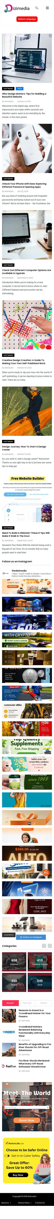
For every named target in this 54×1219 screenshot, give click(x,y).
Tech (19, 89)
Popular (27, 1003)
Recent (10, 1003)
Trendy (43, 1003)
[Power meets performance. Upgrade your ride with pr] (27, 622)
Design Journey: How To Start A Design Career (24, 448)
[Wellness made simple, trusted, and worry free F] (27, 782)
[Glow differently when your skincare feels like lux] (27, 657)
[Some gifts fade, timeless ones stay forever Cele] (27, 675)
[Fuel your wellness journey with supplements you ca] (27, 746)
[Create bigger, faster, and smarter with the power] (27, 853)
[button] (5, 1203)
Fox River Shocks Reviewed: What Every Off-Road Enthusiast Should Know (34, 1063)
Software (8, 89)
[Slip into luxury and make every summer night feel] (27, 906)
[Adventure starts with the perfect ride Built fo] (27, 728)
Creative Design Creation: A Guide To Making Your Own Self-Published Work (23, 362)
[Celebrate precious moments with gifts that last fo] (27, 764)
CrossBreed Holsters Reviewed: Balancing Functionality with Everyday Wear (34, 1031)
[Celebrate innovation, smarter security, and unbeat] (27, 888)
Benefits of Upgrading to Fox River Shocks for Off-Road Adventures (35, 1047)
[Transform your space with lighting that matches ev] (27, 604)
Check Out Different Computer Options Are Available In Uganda (26, 272)
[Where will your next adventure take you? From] (27, 639)
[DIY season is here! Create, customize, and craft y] (27, 586)
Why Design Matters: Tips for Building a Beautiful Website (24, 95)
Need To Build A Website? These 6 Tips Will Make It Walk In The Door (25, 534)
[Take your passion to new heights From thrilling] (27, 693)
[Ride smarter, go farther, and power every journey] (27, 711)
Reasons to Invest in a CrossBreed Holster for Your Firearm (35, 1013)
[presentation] (44, 946)
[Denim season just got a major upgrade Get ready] (27, 799)
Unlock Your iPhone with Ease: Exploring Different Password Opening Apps (24, 185)
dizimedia (26, 1020)
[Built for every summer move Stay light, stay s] (27, 835)
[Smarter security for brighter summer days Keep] (27, 871)
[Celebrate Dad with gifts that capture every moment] (27, 817)
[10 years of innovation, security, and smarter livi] (27, 924)
